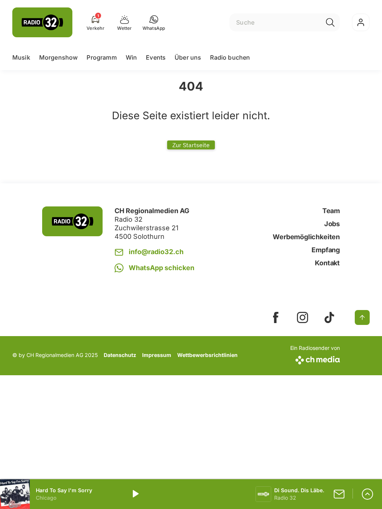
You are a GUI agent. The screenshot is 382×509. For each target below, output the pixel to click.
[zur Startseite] (42, 22)
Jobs (332, 224)
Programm (101, 57)
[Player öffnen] (367, 494)
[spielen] (135, 494)
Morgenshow (58, 57)
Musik (21, 57)
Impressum (156, 355)
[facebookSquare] (275, 317)
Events (156, 57)
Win (131, 57)
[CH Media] (315, 358)
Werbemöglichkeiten (306, 237)
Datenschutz (120, 355)
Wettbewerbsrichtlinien (207, 355)
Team (331, 211)
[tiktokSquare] (329, 317)
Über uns (188, 57)
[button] (154, 22)
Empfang (325, 250)
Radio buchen (230, 57)
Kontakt (327, 263)
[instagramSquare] (302, 317)
